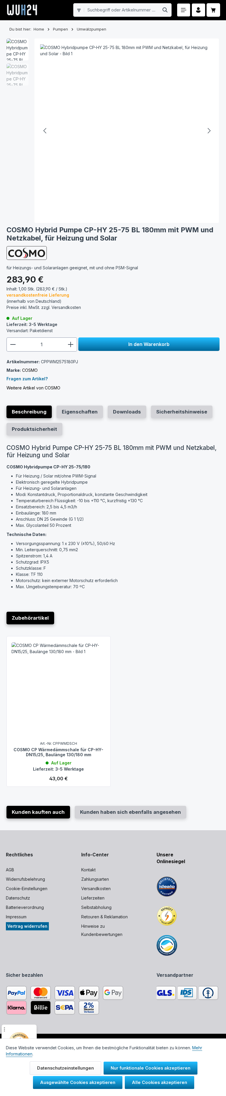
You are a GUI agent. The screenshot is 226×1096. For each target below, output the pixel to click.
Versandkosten (96, 888)
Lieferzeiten (92, 897)
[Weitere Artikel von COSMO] (26, 253)
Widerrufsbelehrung (25, 879)
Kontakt (88, 869)
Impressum (16, 916)
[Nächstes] (208, 131)
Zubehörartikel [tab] (30, 618)
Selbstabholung (96, 907)
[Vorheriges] (45, 131)
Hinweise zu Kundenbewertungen (101, 930)
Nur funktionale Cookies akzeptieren (150, 1068)
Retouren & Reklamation (104, 916)
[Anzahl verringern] (12, 344)
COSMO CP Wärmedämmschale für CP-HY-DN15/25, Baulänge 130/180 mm (58, 752)
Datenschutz (18, 897)
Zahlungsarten (95, 879)
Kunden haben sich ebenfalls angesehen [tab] (130, 812)
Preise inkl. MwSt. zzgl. (43, 307)
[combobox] (121, 10)
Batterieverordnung (25, 907)
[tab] (29, 412)
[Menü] (184, 10)
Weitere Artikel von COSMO (33, 387)
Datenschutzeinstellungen (65, 1068)
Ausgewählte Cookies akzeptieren (77, 1082)
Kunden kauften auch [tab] (38, 812)
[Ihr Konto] (198, 10)
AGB (10, 869)
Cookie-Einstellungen (26, 888)
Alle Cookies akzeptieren (159, 1082)
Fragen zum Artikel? (27, 378)
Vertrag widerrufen (27, 926)
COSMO (30, 370)
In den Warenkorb (149, 344)
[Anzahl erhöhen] (70, 344)
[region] (113, 130)
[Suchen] (165, 10)
